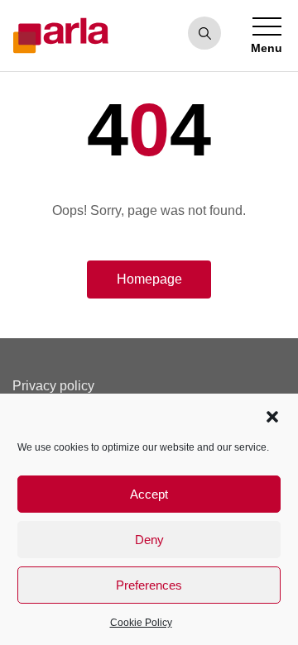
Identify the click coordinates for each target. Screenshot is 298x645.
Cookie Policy (141, 622)
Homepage (149, 279)
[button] (272, 415)
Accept (149, 494)
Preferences (149, 585)
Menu (266, 48)
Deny (149, 540)
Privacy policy (53, 386)
